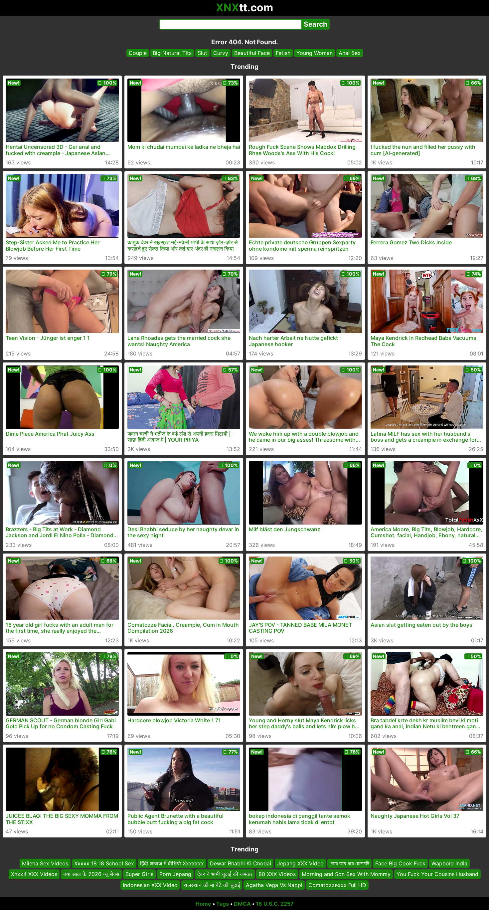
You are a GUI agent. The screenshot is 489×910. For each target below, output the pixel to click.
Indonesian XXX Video (150, 885)
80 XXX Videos (277, 874)
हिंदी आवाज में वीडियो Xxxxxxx (172, 863)
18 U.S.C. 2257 (275, 904)
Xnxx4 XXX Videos (34, 874)
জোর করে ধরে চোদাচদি (349, 863)
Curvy (220, 53)
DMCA (242, 904)
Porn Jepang (175, 874)
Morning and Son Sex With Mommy (346, 874)
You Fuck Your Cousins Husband (437, 874)
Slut (202, 53)
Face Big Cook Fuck (400, 863)
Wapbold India (449, 863)
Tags (222, 904)
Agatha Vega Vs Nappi (274, 885)
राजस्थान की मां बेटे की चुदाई (212, 885)
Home (203, 904)
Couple (138, 53)
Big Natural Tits (172, 53)
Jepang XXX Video (300, 863)
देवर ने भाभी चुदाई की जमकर (224, 874)
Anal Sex (350, 53)
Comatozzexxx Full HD (337, 885)
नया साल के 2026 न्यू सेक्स (91, 874)
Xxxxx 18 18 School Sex (104, 863)
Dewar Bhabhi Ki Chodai (240, 863)
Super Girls (139, 874)
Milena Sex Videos (45, 863)
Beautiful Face (252, 53)
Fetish (283, 53)
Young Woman (314, 53)
